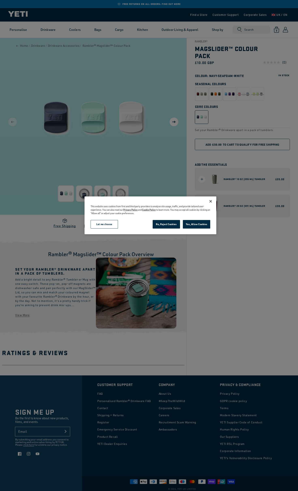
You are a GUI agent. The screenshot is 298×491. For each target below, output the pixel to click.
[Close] (210, 201)
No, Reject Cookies (166, 224)
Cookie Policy (149, 209)
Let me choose (104, 224)
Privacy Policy (130, 209)
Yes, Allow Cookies (196, 224)
